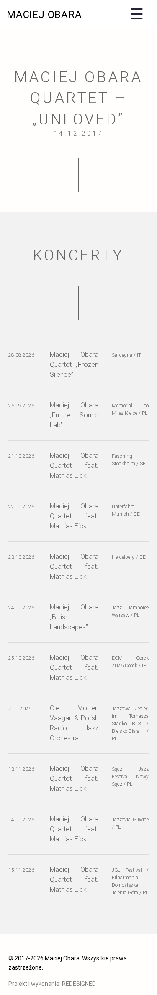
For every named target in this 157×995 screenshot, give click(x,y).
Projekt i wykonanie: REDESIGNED (52, 983)
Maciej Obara (44, 14)
